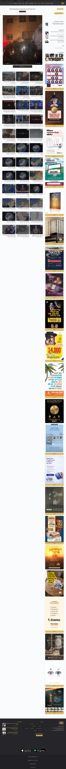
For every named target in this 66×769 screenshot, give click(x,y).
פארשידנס (26, 3)
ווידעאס (39, 3)
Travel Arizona (33, 767)
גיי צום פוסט (23, 66)
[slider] (21, 63)
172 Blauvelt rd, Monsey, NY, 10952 (58, 730)
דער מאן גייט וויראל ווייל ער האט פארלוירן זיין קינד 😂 (57, 31)
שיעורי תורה (20, 3)
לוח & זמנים (32, 728)
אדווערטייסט (15, 3)
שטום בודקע (47, 3)
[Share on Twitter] (42, 735)
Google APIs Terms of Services (33, 760)
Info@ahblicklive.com (60, 729)
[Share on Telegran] (38, 735)
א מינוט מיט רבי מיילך (39, 728)
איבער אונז (40, 730)
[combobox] (54, 18)
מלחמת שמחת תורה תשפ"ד (22, 11)
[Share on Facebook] (40, 735)
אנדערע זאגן (42, 3)
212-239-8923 (56, 728)
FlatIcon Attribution (33, 763)
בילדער (36, 3)
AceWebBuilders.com (34, 756)
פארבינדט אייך (26, 728)
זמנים (23, 3)
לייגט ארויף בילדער (59, 13)
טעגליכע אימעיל (31, 3)
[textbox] (54, 18)
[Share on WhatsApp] (36, 735)
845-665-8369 (61, 728)
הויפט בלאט (51, 3)
